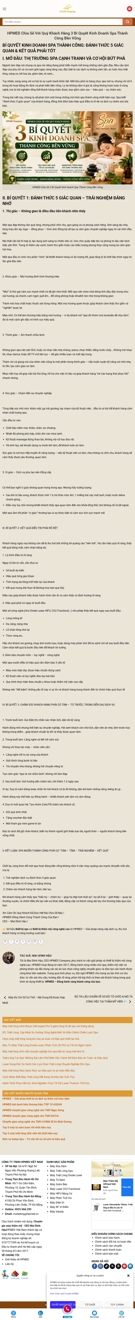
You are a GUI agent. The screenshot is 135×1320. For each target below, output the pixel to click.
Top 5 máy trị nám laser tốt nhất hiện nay (26, 1127)
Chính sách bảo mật (106, 1253)
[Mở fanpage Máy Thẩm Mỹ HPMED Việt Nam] (112, 1169)
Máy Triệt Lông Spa (61, 1170)
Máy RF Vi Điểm (59, 1207)
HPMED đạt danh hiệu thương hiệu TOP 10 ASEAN (32, 1104)
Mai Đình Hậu (35, 960)
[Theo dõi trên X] (112, 1266)
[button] (128, 1275)
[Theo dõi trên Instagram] (100, 1266)
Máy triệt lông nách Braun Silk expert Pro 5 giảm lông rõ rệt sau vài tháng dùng (48, 1026)
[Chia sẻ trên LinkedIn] (35, 941)
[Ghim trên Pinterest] (29, 941)
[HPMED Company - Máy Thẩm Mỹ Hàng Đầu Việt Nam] (67, 9)
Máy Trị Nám (57, 1179)
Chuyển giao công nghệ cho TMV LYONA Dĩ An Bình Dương (36, 1121)
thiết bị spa (21, 929)
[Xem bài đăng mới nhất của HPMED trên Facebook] (96, 1207)
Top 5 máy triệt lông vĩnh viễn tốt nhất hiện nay (30, 1133)
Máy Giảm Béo (58, 1184)
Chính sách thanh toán (108, 1249)
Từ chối (90, 1304)
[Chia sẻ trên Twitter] (17, 941)
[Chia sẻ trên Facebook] (11, 941)
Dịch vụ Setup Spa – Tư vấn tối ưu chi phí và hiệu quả (33, 1139)
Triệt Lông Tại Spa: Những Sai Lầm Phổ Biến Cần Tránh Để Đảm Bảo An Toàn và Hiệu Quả (55, 1057)
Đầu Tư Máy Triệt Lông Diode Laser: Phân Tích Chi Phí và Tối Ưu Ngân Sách (46, 1045)
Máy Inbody (57, 1211)
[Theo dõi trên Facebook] (94, 1266)
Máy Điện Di (57, 1202)
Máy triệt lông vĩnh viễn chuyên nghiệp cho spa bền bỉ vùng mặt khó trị (43, 1051)
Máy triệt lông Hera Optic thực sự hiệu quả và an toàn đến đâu (38, 1070)
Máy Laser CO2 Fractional (65, 1188)
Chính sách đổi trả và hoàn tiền (113, 1241)
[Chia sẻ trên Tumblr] (41, 941)
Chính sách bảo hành (107, 1237)
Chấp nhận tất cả (64, 1304)
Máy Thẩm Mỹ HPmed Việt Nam (110, 1184)
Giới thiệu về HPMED (17, 1259)
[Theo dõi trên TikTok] (106, 1266)
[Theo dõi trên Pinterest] (124, 1266)
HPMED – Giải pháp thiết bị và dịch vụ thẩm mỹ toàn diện (35, 1098)
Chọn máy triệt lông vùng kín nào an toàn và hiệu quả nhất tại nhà (40, 1038)
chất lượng (15, 412)
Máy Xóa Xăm (58, 1166)
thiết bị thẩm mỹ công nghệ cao (51, 929)
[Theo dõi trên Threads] (118, 1266)
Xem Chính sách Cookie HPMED (64, 1294)
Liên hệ (9, 1264)
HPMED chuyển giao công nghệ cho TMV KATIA (30, 1116)
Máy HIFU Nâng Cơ (61, 1193)
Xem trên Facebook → (113, 1210)
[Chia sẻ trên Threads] (23, 941)
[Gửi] (128, 21)
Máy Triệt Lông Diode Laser (66, 1175)
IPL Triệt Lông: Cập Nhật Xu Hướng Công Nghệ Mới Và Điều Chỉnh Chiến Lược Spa (50, 1032)
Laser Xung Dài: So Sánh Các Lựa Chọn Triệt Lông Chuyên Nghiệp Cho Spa (46, 1064)
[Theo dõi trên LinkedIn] (130, 1266)
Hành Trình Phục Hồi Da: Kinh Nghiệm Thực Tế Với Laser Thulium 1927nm (45, 1083)
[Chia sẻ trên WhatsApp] (5, 941)
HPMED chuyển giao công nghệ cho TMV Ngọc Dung (33, 1110)
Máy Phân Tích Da (61, 1198)
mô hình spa (77, 97)
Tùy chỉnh (117, 1304)
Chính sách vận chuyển (108, 1245)
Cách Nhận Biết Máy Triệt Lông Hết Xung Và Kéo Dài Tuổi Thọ (38, 1077)
